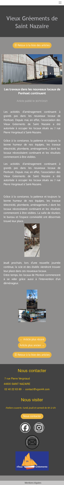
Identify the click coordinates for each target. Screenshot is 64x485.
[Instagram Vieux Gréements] (39, 428)
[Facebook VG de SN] (25, 428)
